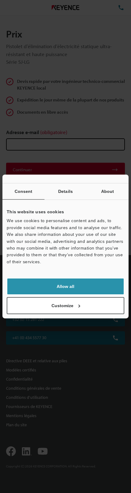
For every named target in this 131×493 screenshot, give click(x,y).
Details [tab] (65, 191)
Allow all (65, 286)
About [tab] (107, 191)
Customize (62, 305)
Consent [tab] (24, 191)
